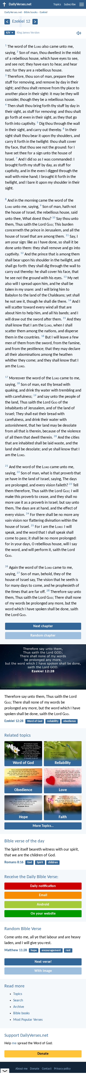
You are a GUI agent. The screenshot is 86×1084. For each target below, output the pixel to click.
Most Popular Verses (28, 1020)
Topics (57, 4)
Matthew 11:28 (15, 950)
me (14, 1043)
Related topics (17, 735)
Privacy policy (62, 1068)
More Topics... (43, 826)
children (53, 862)
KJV (8, 32)
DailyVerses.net (13, 12)
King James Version (28, 32)
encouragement (51, 950)
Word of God (34, 721)
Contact (47, 1068)
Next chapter (43, 626)
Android (43, 904)
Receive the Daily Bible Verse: (31, 877)
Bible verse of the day (24, 841)
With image (43, 971)
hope (34, 950)
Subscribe (70, 4)
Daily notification (43, 886)
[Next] (35, 21)
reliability (52, 721)
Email (43, 895)
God (29, 862)
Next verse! (43, 962)
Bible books (30, 12)
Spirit (40, 862)
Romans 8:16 (13, 862)
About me (21, 1068)
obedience (69, 721)
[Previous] (7, 21)
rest (68, 950)
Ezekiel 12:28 (13, 721)
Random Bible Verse (22, 929)
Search (18, 1000)
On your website (43, 913)
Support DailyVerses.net (26, 1035)
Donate (43, 1054)
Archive (18, 1007)
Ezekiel (43, 12)
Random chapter (43, 635)
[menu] (81, 6)
